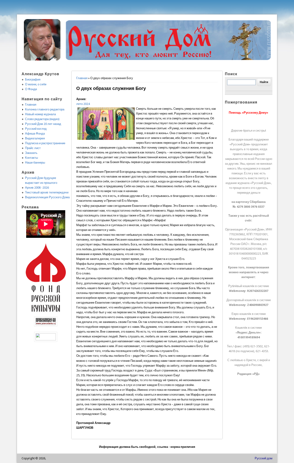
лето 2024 (83, 104)
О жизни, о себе (35, 84)
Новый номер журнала (40, 114)
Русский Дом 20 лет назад (43, 124)
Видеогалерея (35, 138)
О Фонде (31, 89)
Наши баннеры (35, 162)
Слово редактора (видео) (42, 119)
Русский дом (263, 458)
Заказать (31, 153)
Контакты (31, 157)
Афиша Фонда (35, 133)
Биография (32, 79)
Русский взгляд (36, 128)
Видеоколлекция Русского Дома (47, 197)
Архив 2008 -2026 (37, 187)
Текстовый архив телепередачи (46, 192)
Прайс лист (33, 148)
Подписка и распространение (45, 143)
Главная (82, 78)
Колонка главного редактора (44, 109)
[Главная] (42, 59)
